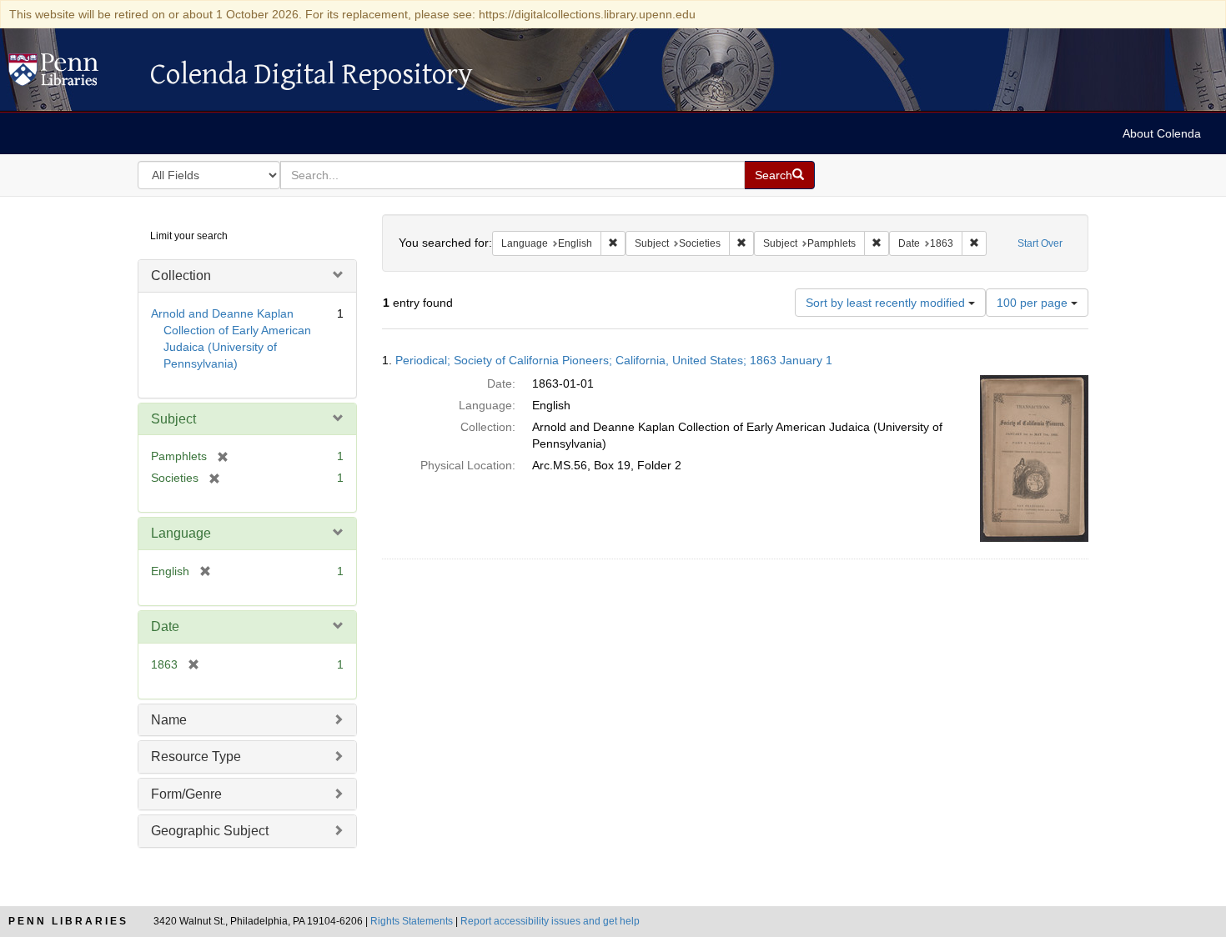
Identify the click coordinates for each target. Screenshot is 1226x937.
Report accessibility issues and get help (550, 921)
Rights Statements (411, 921)
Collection (181, 275)
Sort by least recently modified (887, 302)
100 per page (1034, 302)
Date (165, 626)
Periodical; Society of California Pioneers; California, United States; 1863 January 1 (613, 360)
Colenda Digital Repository (70, 74)
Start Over (1040, 243)
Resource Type (196, 756)
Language (181, 533)
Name (169, 720)
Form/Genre (186, 794)
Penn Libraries (68, 921)
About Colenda (1162, 133)
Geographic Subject (210, 831)
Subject (173, 419)
